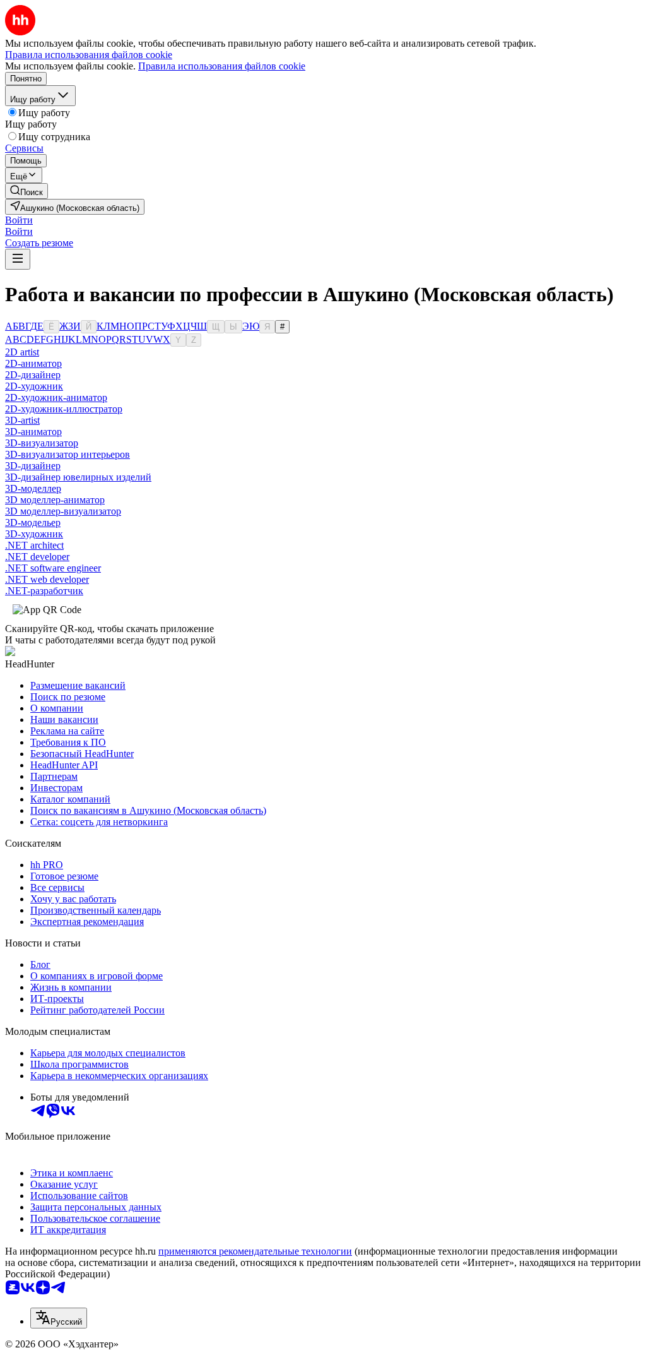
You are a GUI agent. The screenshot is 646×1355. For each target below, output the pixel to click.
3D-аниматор (33, 431)
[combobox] (58, 1318)
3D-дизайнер (33, 465)
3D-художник (34, 533)
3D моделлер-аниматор (55, 499)
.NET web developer (47, 579)
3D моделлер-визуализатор (63, 511)
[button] (19, 220)
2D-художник (34, 386)
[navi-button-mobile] (17, 259)
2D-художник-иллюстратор (63, 408)
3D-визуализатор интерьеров (67, 454)
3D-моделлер (33, 488)
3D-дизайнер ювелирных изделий (78, 477)
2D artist (22, 352)
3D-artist (22, 420)
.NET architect (34, 545)
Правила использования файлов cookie (221, 66)
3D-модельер (33, 522)
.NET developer (37, 556)
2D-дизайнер (33, 374)
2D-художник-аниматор (56, 397)
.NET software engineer (53, 568)
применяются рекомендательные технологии (255, 1251)
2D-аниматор (33, 363)
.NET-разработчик (44, 590)
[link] (26, 191)
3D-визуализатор (41, 443)
